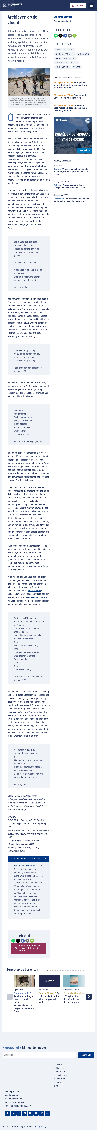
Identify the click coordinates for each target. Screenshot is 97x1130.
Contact (59, 1083)
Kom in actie (61, 1075)
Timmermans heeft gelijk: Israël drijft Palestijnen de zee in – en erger (72, 171)
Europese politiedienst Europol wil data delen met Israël (69, 186)
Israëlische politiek (37, 598)
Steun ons (80, 6)
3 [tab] (53, 970)
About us (60, 1068)
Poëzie (74, 62)
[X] (60, 36)
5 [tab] (58, 970)
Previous (10, 997)
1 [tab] (47, 970)
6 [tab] (60, 970)
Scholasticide (63, 67)
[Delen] (74, 36)
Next (89, 997)
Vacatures (60, 1079)
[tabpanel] (24, 995)
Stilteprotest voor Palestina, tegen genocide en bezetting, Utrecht (70, 85)
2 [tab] (50, 970)
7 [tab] (63, 970)
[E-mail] (70, 36)
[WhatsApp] (56, 36)
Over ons (60, 1065)
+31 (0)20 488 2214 (16, 1103)
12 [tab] (75, 970)
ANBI (58, 1086)
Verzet (76, 67)
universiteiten (34, 591)
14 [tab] (80, 970)
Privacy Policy (39, 1127)
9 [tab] (68, 970)
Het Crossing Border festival (27, 866)
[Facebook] (65, 36)
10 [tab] (70, 970)
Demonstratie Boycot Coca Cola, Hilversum (70, 96)
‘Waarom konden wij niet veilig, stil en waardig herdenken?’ (72, 200)
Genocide (69, 49)
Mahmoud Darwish (65, 58)
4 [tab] (55, 970)
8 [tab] (65, 970)
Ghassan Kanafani (65, 54)
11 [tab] (73, 970)
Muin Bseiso (62, 62)
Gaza (58, 49)
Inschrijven (86, 1055)
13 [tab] (78, 970)
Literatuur (83, 54)
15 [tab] (83, 970)
